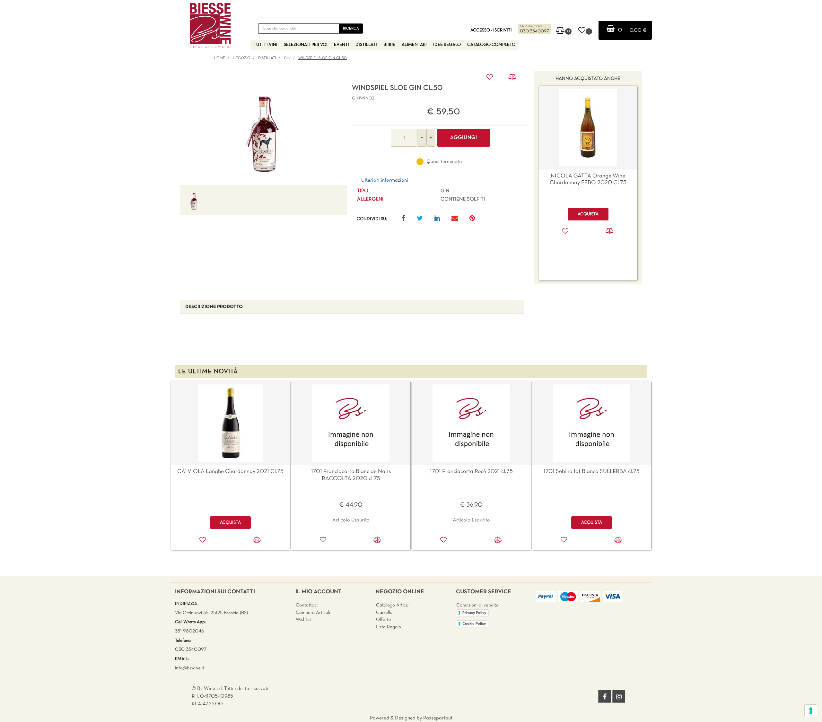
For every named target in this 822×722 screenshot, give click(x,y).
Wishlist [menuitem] (303, 619)
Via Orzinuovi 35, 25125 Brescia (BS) (211, 613)
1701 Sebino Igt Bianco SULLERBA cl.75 (592, 471)
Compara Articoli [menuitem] (313, 612)
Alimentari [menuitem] (414, 45)
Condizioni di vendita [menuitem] (477, 605)
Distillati (267, 58)
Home (219, 58)
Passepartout (437, 718)
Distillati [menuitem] (366, 45)
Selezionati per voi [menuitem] (306, 45)
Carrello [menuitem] (384, 612)
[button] (351, 28)
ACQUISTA (230, 522)
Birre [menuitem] (389, 45)
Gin (287, 58)
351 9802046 (189, 631)
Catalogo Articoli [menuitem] (393, 605)
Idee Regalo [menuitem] (447, 45)
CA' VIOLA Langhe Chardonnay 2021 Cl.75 (230, 471)
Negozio (241, 58)
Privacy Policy (474, 612)
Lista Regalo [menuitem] (388, 627)
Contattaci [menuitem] (307, 605)
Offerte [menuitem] (383, 619)
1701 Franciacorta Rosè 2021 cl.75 (471, 471)
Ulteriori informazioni (384, 180)
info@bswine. (188, 668)
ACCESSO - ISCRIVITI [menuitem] (491, 30)
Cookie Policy (474, 623)
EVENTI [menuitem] (341, 45)
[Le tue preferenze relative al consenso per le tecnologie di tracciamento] (811, 711)
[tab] (214, 307)
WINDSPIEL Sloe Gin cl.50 (322, 58)
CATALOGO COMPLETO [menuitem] (491, 45)
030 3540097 (534, 31)
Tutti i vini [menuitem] (265, 45)
